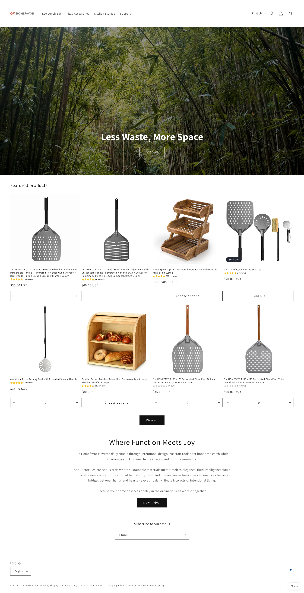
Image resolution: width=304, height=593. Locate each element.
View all (152, 420)
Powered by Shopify (47, 585)
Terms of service (137, 585)
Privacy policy (69, 585)
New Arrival (152, 503)
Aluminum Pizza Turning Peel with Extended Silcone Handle (43, 379)
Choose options (187, 296)
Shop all (152, 152)
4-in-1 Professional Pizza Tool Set (242, 269)
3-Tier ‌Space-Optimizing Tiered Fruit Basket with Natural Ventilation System (185, 271)
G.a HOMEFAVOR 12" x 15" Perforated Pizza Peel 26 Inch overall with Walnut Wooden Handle (184, 380)
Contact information (92, 585)
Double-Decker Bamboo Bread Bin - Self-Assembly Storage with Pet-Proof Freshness (114, 380)
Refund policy (157, 585)
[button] (126, 13)
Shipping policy (115, 585)
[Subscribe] (184, 535)
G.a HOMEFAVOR (27, 585)
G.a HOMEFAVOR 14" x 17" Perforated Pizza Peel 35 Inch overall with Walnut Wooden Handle (255, 380)
